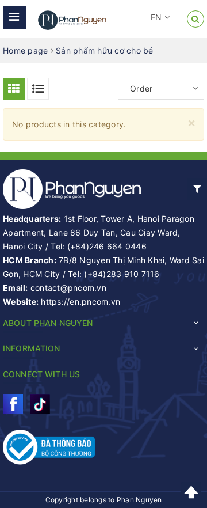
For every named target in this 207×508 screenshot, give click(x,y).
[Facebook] (13, 404)
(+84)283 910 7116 (121, 274)
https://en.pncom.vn (80, 301)
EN (157, 17)
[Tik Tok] (40, 404)
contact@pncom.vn (68, 288)
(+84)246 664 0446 (107, 246)
